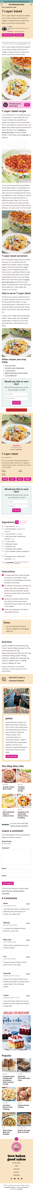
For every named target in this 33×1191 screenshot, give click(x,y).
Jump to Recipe (8, 35)
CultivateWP (19, 1189)
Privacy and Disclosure (22, 1187)
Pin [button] (12, 479)
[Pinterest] (21, 1178)
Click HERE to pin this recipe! (16, 410)
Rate (20, 479)
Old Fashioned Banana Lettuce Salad (8, 814)
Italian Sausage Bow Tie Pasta (24, 1131)
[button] (8, 31)
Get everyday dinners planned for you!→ (16, 1)
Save (5, 479)
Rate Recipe (19, 35)
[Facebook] (18, 1178)
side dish (25, 135)
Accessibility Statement (10, 1187)
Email (4, 876)
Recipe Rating (6, 841)
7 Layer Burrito (10, 370)
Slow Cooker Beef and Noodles (8, 1132)
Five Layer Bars (10, 365)
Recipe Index (9, 7)
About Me (16, 1169)
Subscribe (16, 1175)
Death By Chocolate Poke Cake (24, 1078)
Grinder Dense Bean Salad (8, 788)
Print (27, 479)
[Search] (1, 4)
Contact (16, 1172)
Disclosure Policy (22, 43)
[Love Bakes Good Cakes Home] (16, 4)
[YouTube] (14, 1178)
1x (17, 522)
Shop (16, 1166)
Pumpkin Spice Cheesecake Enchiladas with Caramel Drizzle (9, 1080)
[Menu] (31, 4)
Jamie (10, 26)
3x (24, 522)
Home (3, 7)
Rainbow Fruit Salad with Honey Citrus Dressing (23, 815)
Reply (28, 903)
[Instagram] (11, 1178)
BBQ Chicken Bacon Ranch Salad (16, 373)
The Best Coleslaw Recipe (21, 789)
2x (20, 522)
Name (4, 868)
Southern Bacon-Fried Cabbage (7, 1107)
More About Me (12, 756)
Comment (6, 848)
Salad (14, 7)
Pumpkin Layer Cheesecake (14, 368)
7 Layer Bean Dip (11, 375)
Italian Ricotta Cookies (23, 1106)
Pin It (27, 104)
